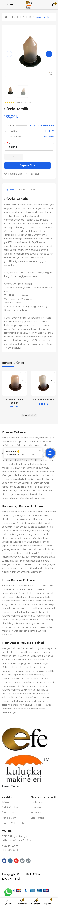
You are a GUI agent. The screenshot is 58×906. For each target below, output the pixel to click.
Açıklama (10, 190)
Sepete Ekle (27, 165)
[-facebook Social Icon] (4, 860)
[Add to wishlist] (23, 375)
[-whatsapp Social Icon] (28, 860)
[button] (49, 54)
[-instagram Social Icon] (10, 860)
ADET (11, 143)
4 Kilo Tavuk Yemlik (43, 399)
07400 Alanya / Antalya (14, 836)
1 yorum (18, 102)
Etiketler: (34, 190)
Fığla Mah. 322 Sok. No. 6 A (16, 840)
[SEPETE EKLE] (23, 380)
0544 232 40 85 (10, 846)
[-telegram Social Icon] (22, 860)
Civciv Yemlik (42, 17)
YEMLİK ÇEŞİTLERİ (21, 17)
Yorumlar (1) (22, 190)
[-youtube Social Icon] (16, 860)
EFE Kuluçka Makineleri (41, 125)
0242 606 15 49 (10, 850)
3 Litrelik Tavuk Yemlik (14, 401)
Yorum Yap (27, 102)
